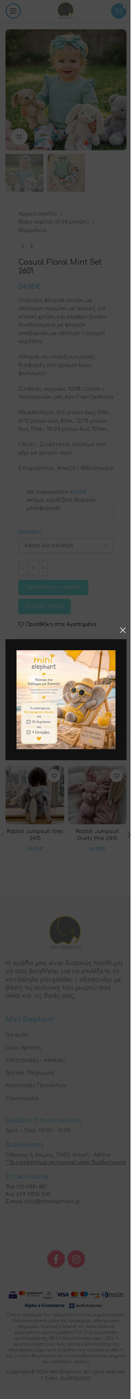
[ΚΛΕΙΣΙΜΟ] (123, 630)
